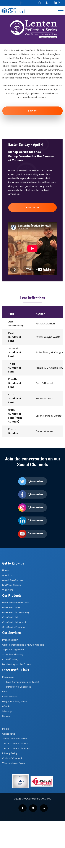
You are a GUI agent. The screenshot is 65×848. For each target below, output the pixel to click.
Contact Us (8, 733)
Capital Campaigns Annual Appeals (23, 644)
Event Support (10, 639)
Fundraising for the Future (16, 664)
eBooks (6, 706)
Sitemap (7, 711)
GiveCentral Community (15, 612)
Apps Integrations (13, 649)
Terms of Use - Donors (15, 743)
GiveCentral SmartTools (15, 602)
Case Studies (9, 696)
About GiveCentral (12, 580)
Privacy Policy (9, 753)
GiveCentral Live (11, 607)
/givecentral (35, 481)
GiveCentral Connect (14, 622)
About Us (7, 575)
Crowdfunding (10, 659)
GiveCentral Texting (13, 627)
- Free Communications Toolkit (22, 682)
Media (5, 729)
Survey (6, 716)
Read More (32, 207)
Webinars (7, 589)
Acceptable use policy (14, 738)
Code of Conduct (12, 758)
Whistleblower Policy (13, 763)
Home (5, 570)
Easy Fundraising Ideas (14, 701)
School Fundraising (12, 654)
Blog (4, 691)
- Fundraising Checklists (18, 686)
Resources (8, 677)
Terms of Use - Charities (16, 748)
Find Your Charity (11, 585)
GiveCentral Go (10, 617)
